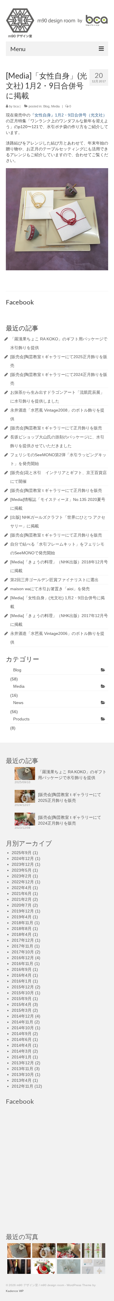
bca (16, 106)
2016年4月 (22, 975)
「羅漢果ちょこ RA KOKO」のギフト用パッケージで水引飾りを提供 (72, 774)
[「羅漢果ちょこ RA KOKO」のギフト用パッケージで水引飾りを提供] (18, 1250)
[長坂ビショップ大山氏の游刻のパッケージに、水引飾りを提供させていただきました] (68, 1266)
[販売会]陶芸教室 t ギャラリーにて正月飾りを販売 (56, 428)
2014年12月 (23, 1016)
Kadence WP (15, 1291)
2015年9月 (22, 998)
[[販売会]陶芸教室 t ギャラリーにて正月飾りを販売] (43, 1266)
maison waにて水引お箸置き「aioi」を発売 (50, 588)
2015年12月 (23, 987)
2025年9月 (22, 852)
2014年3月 (22, 1051)
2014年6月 (22, 1039)
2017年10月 (23, 952)
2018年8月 (22, 928)
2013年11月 (22, 1068)
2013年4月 (22, 1080)
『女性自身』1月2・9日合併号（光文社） (68, 115)
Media (55, 106)
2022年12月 (23, 881)
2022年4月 (22, 887)
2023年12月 (23, 864)
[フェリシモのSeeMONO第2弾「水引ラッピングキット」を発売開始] (92, 1266)
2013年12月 (23, 1062)
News (18, 702)
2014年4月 (22, 1045)
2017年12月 (23, 940)
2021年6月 (22, 893)
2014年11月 (22, 1022)
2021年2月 (22, 899)
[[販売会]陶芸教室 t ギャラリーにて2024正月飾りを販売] (68, 1250)
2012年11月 (22, 1086)
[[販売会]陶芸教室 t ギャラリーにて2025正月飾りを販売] (43, 1250)
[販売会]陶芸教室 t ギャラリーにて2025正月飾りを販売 (69, 797)
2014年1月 (22, 1057)
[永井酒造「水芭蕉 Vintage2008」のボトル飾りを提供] (18, 1266)
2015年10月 (23, 992)
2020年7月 (22, 905)
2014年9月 (22, 1033)
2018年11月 (22, 922)
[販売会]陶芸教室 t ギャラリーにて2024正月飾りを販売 (69, 820)
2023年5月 (22, 870)
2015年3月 (22, 1010)
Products (21, 719)
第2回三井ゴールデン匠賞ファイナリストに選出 (54, 579)
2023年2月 (22, 876)
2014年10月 (23, 1027)
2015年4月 (22, 1004)
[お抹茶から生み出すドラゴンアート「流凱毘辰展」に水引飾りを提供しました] (92, 1250)
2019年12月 (23, 911)
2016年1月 (22, 981)
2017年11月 (22, 946)
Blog (46, 106)
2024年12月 (23, 858)
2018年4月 (22, 934)
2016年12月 (23, 957)
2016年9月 (22, 969)
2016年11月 (22, 963)
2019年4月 (22, 917)
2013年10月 (23, 1074)
